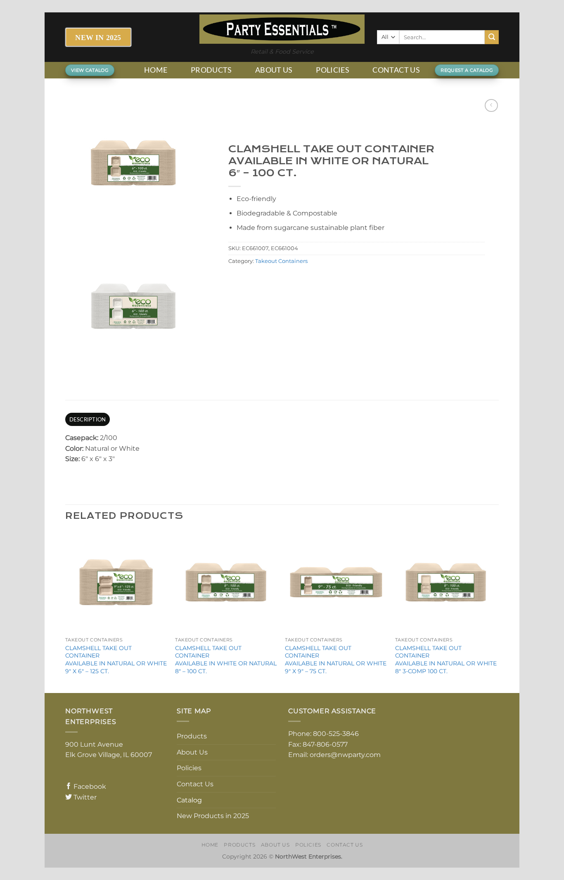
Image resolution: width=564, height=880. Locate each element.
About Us (274, 70)
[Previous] (65, 611)
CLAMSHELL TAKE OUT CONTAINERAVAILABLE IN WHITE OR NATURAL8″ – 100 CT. (226, 659)
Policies (332, 70)
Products (211, 70)
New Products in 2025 (213, 816)
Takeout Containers (281, 261)
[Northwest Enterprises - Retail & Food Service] (282, 29)
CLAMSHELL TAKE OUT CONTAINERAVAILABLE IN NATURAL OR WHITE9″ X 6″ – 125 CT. (116, 659)
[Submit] (492, 37)
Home (155, 70)
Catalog (189, 800)
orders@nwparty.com (345, 755)
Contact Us (396, 70)
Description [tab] (87, 419)
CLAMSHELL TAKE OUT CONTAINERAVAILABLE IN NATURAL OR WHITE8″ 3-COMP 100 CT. (446, 659)
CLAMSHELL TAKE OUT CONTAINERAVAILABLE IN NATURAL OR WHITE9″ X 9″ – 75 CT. (335, 659)
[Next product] (491, 105)
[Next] (496, 611)
